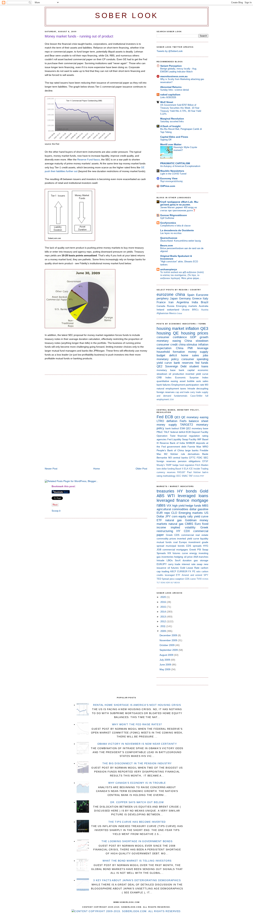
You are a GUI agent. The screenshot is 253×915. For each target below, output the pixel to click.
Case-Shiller (196, 396)
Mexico (172, 313)
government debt (176, 446)
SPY (206, 575)
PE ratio (196, 571)
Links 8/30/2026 (168, 97)
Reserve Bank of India (172, 443)
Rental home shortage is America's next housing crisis (137, 705)
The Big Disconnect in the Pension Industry (137, 763)
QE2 (159, 366)
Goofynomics (168, 222)
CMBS (189, 523)
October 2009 (167, 645)
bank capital (186, 370)
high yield (178, 505)
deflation (171, 421)
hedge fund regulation (183, 465)
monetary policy (168, 359)
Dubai (179, 313)
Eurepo (183, 542)
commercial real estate (194, 535)
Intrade (191, 388)
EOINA (196, 476)
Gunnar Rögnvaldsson (173, 215)
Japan (174, 298)
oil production (176, 373)
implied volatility (183, 527)
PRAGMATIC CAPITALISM (175, 163)
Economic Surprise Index (191, 377)
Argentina (183, 302)
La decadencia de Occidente (177, 230)
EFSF (205, 461)
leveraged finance (173, 500)
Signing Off (165, 139)
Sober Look (126, 16)
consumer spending (194, 359)
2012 (163, 621)
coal (175, 542)
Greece (197, 298)
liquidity (204, 538)
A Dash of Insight (170, 126)
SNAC (185, 476)
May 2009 (165, 669)
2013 (163, 616)
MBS (205, 505)
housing (164, 333)
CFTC (192, 457)
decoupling (202, 388)
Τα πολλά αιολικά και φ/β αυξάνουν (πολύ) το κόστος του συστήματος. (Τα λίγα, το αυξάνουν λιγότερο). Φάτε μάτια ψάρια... (182, 275)
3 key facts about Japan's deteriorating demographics (137, 880)
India (195, 302)
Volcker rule (177, 454)
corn (174, 516)
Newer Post (51, 468)
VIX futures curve (177, 553)
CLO (174, 512)
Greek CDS (173, 535)
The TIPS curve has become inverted (137, 821)
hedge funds (193, 505)
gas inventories (165, 556)
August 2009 (167, 655)
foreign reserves (166, 392)
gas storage (201, 560)
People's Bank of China (170, 450)
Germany (185, 298)
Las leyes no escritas (171, 233)
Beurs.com (166, 245)
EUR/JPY (162, 564)
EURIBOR (182, 571)
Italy (205, 298)
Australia (203, 306)
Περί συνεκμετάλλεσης (171, 181)
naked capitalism (170, 94)
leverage (202, 348)
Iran (170, 302)
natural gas (173, 520)
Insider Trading (200, 468)
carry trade (195, 392)
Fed (160, 417)
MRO (205, 446)
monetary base (166, 370)
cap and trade (182, 392)
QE (176, 333)
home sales (190, 355)
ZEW (172, 399)
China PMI (184, 348)
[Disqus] (96, 421)
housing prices (194, 333)
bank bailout (172, 428)
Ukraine (185, 309)
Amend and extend (192, 575)
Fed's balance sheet (194, 421)
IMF (199, 439)
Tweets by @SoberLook (170, 51)
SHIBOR (190, 443)
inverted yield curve (197, 373)
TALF (167, 432)
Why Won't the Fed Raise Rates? (137, 724)
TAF (191, 476)
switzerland (173, 309)
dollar (193, 509)
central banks (180, 457)
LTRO (160, 421)
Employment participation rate (187, 384)
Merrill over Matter (170, 144)
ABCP (173, 571)
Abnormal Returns (171, 87)
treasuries (165, 491)
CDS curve (190, 579)
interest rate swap (192, 564)
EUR (160, 512)
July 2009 (165, 659)
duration (187, 560)
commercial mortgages (175, 549)
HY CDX (183, 531)
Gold (204, 491)
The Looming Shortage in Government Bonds (137, 841)
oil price (188, 556)
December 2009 (169, 635)
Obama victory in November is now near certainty (137, 743)
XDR (168, 583)
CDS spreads (193, 545)
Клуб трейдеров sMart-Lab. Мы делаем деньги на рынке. (179, 203)
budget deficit (167, 355)
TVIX (199, 579)
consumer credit (167, 344)
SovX (178, 560)
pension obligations (189, 461)
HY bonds (187, 491)
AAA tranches (200, 556)
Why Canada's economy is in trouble (137, 782)
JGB (159, 549)
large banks (192, 450)
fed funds (201, 362)
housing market (170, 328)
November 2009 (169, 640)
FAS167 (181, 472)
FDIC (199, 457)
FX (189, 571)
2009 (163, 631)
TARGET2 (186, 424)
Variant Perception (171, 65)
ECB (169, 417)
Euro (198, 523)
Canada (161, 306)
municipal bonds (175, 545)
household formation (171, 351)
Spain (190, 295)
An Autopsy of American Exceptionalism (180, 166)
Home (96, 468)
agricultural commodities (172, 509)
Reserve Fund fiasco (88, 159)
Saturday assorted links (172, 121)
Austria (204, 309)
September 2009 (169, 650)
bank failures (164, 384)
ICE (191, 468)
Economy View (168, 178)
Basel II (179, 468)
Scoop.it (56, 510)
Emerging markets (186, 306)
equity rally (185, 516)
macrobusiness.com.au (174, 76)
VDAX (162, 583)
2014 (163, 611)
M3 (206, 384)
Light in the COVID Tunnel (173, 173)
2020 (163, 597)
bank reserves (183, 362)
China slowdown (196, 340)
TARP (169, 465)
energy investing (198, 553)
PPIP (202, 476)
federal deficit (177, 432)
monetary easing (169, 340)
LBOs (170, 560)
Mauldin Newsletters (172, 170)
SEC (205, 457)
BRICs (195, 309)
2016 (163, 602)
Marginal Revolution (172, 118)
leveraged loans (193, 496)
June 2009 (166, 664)
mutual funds (164, 542)
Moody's (161, 465)
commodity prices (166, 538)
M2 (165, 454)
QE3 (204, 328)
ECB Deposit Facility (197, 432)
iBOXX (177, 583)
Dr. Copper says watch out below (137, 802)
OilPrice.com (167, 186)
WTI (171, 496)
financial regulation (189, 435)
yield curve (164, 362)
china (180, 294)
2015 (163, 606)
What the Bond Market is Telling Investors (137, 860)
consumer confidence (172, 337)
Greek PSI (195, 549)
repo (167, 512)
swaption (179, 579)
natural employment (168, 388)
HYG (205, 545)
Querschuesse (168, 238)
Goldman (191, 520)
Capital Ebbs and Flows (174, 136)
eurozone (165, 294)
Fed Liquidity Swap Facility (182, 439)
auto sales (202, 381)
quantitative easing (167, 381)
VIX (169, 505)
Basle (205, 454)
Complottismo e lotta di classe (175, 225)
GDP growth (199, 337)
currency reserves (166, 472)
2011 (163, 626)
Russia (170, 306)
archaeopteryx (168, 269)
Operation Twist (166, 435)
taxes (183, 388)
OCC (178, 476)
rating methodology (166, 476)
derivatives (193, 454)
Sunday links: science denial (174, 90)
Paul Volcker (194, 472)
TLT (158, 583)
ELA (186, 468)
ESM (182, 428)
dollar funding (168, 468)
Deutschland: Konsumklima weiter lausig (180, 240)
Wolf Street (166, 102)
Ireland (160, 309)
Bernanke (162, 457)
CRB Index (164, 377)
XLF (172, 583)
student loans (198, 366)
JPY (168, 516)
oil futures (173, 567)
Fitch (197, 465)
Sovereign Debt (176, 366)
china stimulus (188, 344)
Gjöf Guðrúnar (167, 218)
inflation (192, 328)
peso (172, 579)
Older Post (141, 468)
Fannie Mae (194, 446)
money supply (198, 351)
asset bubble (187, 381)
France (161, 302)
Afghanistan (162, 313)
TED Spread (163, 579)
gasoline (203, 509)
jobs (205, 355)
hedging (178, 556)
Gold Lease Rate (189, 567)
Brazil (204, 302)
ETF (159, 520)
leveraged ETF (172, 575)
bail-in (205, 472)
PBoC (160, 432)
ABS (160, 496)
